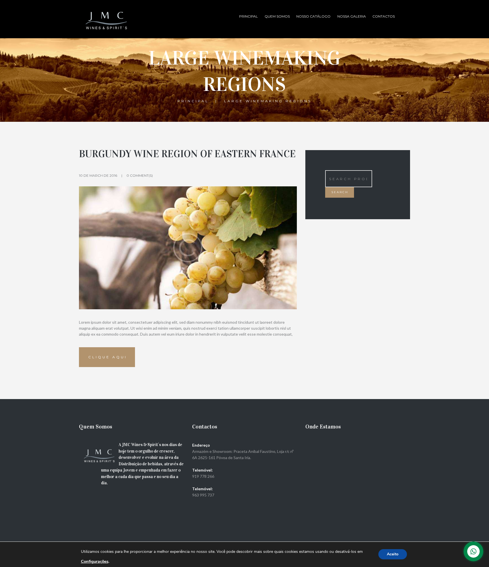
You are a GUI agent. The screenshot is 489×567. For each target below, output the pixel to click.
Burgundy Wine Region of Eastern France (187, 154)
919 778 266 (203, 476)
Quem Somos (277, 16)
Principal (248, 16)
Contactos (383, 16)
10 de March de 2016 (98, 175)
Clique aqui (107, 357)
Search (339, 192)
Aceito (392, 554)
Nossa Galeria (351, 16)
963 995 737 (203, 495)
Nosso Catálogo (313, 16)
